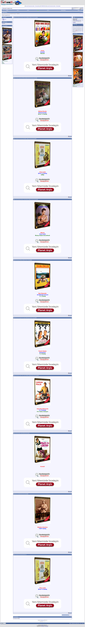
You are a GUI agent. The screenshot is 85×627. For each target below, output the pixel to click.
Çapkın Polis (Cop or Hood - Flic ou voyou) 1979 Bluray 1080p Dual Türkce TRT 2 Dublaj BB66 (26, 375)
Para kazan (46, 626)
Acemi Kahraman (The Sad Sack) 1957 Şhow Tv (20, 554)
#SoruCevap (42, 626)
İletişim (70, 623)
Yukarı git (83, 623)
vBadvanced (42, 620)
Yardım (28, 10)
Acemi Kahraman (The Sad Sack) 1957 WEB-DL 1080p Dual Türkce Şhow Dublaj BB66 (25, 138)
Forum (3, 18)
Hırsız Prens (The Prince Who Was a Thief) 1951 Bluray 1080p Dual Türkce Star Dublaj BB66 (26, 199)
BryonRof (74, 22)
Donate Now (81, 13)
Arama (78, 10)
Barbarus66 (77, 20)
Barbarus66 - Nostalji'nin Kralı (75, 623)
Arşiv (80, 623)
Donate (38, 10)
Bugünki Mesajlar (63, 10)
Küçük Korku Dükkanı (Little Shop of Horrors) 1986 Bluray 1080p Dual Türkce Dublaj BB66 (26, 17)
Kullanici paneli (4, 19)
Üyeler (3, 23)
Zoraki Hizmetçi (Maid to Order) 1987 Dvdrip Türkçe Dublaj (21, 433)
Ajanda (48, 10)
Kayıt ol (18, 10)
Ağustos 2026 (75, 24)
